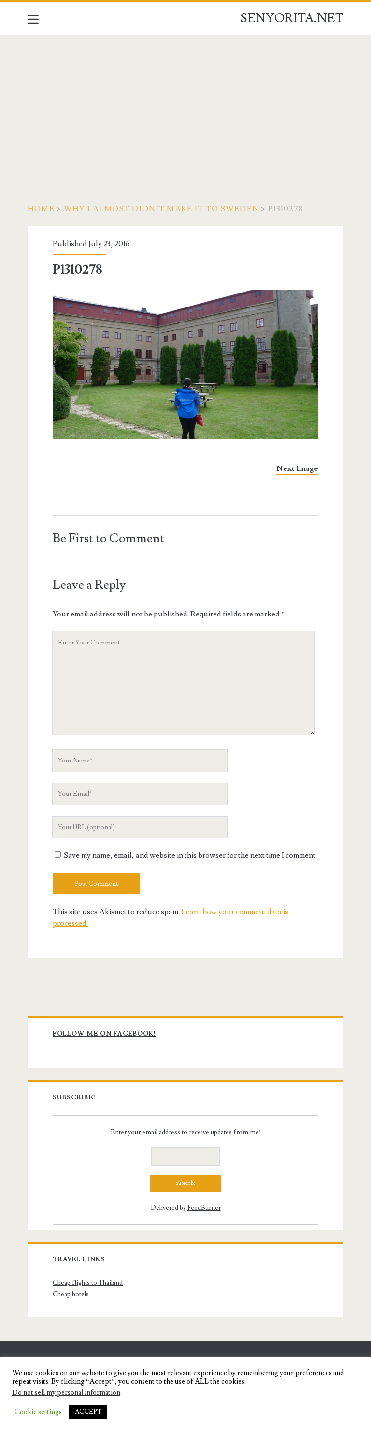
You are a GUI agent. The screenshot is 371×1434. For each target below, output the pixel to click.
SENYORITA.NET (291, 18)
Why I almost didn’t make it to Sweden (161, 209)
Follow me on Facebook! (104, 1034)
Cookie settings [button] (38, 1412)
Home (41, 209)
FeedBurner (204, 1208)
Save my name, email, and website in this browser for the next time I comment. (190, 855)
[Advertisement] (185, 107)
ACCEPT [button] (88, 1412)
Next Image (297, 468)
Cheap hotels (71, 1294)
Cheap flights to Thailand (88, 1283)
